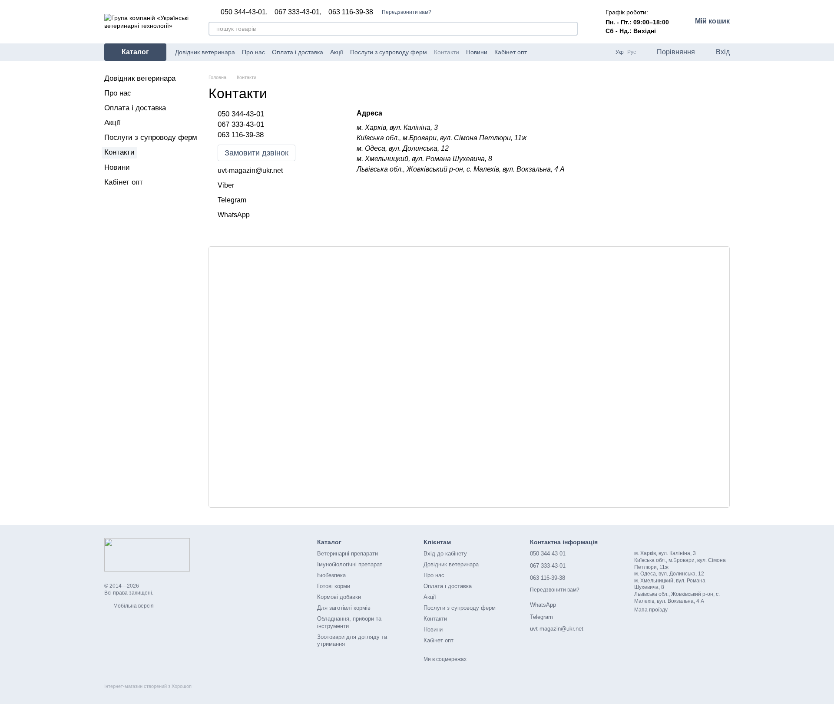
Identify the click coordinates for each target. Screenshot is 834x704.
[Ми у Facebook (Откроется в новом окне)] (539, 52)
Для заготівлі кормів (344, 608)
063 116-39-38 (350, 12)
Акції (336, 52)
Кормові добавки (339, 597)
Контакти (446, 52)
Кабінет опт (510, 52)
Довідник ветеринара (205, 52)
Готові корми (333, 586)
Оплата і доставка (297, 52)
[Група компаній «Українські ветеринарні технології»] (147, 555)
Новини (476, 52)
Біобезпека (331, 575)
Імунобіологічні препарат (349, 564)
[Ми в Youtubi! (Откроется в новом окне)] (549, 52)
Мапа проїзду (651, 610)
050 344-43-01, (244, 12)
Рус (631, 52)
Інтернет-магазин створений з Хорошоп (148, 686)
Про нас (253, 52)
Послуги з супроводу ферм (388, 52)
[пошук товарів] (571, 29)
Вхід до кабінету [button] (445, 553)
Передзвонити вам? (406, 12)
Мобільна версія (133, 606)
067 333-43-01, (298, 12)
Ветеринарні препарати (347, 553)
